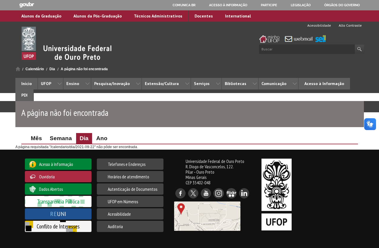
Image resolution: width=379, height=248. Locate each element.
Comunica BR (184, 5)
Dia (52, 69)
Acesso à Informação (324, 83)
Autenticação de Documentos (132, 189)
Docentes (204, 16)
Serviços (202, 83)
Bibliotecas (235, 83)
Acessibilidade (318, 25)
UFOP (46, 83)
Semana (61, 138)
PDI (24, 95)
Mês (36, 138)
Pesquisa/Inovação (112, 83)
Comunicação (273, 83)
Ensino (72, 83)
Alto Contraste (350, 25)
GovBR (26, 5)
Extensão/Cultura (162, 83)
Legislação (301, 5)
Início (17, 68)
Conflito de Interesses (58, 226)
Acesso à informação (228, 5)
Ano (101, 138)
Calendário (34, 69)
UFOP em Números (123, 201)
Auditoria (115, 226)
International (238, 16)
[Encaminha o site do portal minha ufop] (271, 39)
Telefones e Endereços (126, 164)
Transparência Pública (58, 201)
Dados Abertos (51, 189)
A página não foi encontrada (84, 69)
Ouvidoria (47, 177)
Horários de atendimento (128, 177)
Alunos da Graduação (41, 16)
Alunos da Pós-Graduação (97, 16)
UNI (58, 213)
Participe (269, 5)
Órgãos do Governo (342, 5)
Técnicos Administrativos (158, 16)
